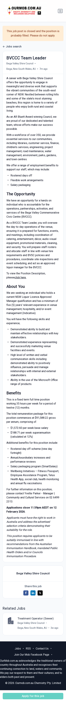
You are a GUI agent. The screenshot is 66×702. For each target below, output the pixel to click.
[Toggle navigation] (60, 11)
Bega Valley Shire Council (19, 63)
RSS (28, 648)
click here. (20, 277)
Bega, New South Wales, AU (21, 69)
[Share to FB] (25, 592)
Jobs (18, 648)
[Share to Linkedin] (33, 592)
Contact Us (42, 648)
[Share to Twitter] (40, 592)
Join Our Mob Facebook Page (31, 654)
